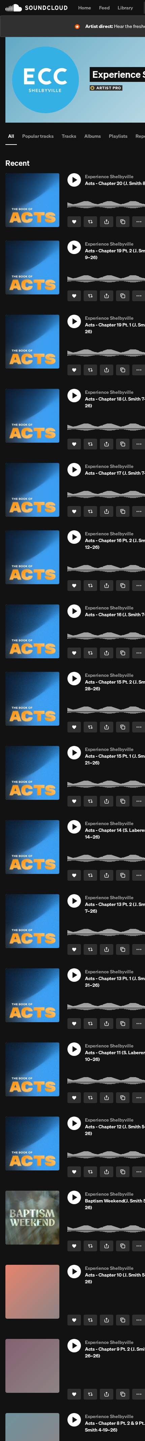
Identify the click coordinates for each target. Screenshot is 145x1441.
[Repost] (90, 221)
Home (84, 7)
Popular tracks (38, 136)
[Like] (74, 221)
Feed (104, 7)
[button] (74, 180)
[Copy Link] (122, 221)
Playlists (118, 136)
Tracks (69, 136)
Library (125, 7)
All (11, 136)
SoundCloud (36, 7)
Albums (92, 136)
